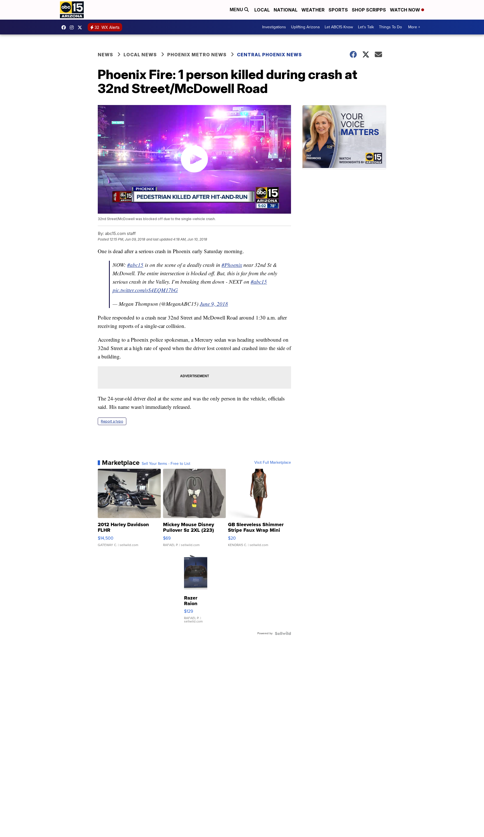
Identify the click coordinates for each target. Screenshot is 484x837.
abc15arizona (73, 27)
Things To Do (390, 27)
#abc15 (135, 264)
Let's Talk (366, 27)
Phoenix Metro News (197, 54)
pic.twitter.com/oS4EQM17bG (145, 289)
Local (262, 10)
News (105, 54)
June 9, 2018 (214, 303)
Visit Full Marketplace (272, 463)
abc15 (65, 27)
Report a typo (112, 421)
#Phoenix (232, 264)
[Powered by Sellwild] (283, 633)
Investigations (274, 27)
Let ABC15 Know (339, 27)
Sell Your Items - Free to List (166, 464)
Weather (313, 10)
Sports (338, 10)
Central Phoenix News (269, 54)
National (285, 10)
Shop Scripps (369, 10)
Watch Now (405, 10)
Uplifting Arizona (305, 27)
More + (414, 27)
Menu (237, 9)
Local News (140, 54)
